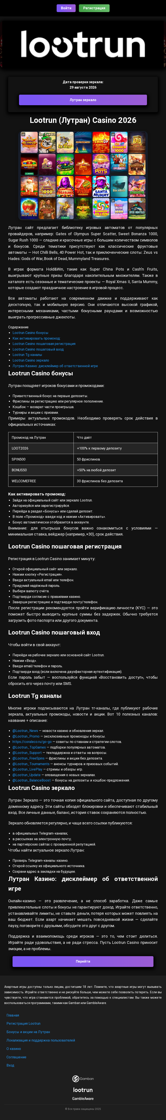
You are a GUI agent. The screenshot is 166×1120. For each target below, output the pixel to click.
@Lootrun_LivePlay (28, 769)
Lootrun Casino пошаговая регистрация (44, 344)
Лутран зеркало (83, 100)
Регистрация (94, 8)
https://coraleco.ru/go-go (32, 742)
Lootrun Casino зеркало (31, 360)
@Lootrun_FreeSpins (29, 758)
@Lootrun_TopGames (30, 747)
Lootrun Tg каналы (27, 355)
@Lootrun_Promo (26, 736)
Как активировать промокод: (37, 338)
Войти (66, 8)
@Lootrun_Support (27, 753)
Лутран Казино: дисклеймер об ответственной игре (55, 366)
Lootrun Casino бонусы (30, 333)
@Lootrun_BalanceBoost (32, 780)
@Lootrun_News (25, 731)
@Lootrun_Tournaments (31, 764)
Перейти (83, 961)
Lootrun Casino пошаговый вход (38, 349)
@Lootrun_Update (27, 775)
